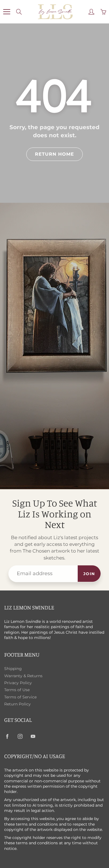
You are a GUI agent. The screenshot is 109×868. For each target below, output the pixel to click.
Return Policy (17, 704)
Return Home (54, 154)
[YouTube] (33, 736)
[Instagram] (20, 736)
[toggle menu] (6, 12)
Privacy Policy (18, 683)
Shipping (13, 668)
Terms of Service (20, 697)
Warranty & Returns (23, 676)
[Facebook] (7, 736)
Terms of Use (17, 690)
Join (89, 573)
